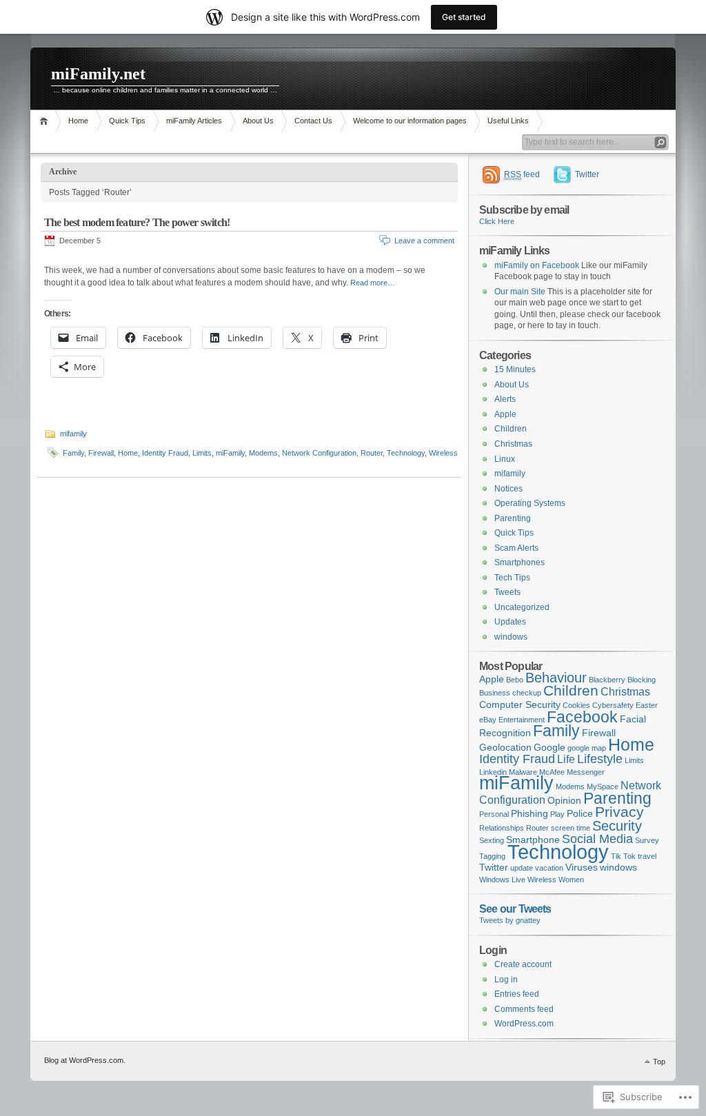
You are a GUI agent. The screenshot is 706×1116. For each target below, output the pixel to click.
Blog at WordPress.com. (84, 1060)
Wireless (443, 453)
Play (557, 814)
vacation (549, 868)
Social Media (597, 838)
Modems (263, 453)
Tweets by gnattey (510, 920)
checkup (526, 693)
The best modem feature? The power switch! (137, 222)
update (521, 868)
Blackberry (607, 680)
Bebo (514, 680)
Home (45, 121)
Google (549, 747)
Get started (464, 17)
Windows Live (502, 879)
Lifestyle (600, 758)
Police (580, 813)
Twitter (587, 174)
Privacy (619, 812)
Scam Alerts (516, 548)
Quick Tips (127, 120)
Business (494, 693)
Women (571, 879)
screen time (570, 828)
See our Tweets (515, 908)
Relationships (501, 828)
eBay (487, 720)
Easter (647, 705)
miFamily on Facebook (536, 265)
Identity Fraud (165, 453)
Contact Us (313, 120)
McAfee (552, 772)
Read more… (372, 282)
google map (586, 748)
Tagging (492, 856)
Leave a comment (424, 240)
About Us (258, 120)
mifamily (73, 433)
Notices (508, 489)
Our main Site (519, 291)
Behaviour (556, 677)
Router (372, 453)
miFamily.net (98, 74)
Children (510, 429)
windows (510, 637)
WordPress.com (524, 1023)
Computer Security (520, 704)
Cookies (576, 705)
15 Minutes (515, 369)
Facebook (582, 717)
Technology (406, 453)
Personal (494, 814)
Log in (506, 979)
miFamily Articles (194, 120)
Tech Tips (512, 577)
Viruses (581, 867)
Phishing (529, 813)
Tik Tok (623, 856)
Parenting (512, 518)
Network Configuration (319, 453)
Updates (510, 622)
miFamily (230, 453)
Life (566, 759)
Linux (504, 459)
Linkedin (493, 772)
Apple (505, 414)
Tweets (507, 592)
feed (522, 174)
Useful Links (508, 120)
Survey (647, 840)
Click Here (496, 221)
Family (73, 453)
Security (617, 825)
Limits (202, 453)
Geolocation (505, 747)
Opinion (564, 800)
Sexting (491, 840)
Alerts (505, 399)
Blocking (641, 680)
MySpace (602, 786)
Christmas (513, 444)
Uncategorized (521, 607)
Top (659, 1061)
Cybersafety (613, 705)
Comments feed (524, 1009)
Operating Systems (529, 503)
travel (647, 856)
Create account (523, 964)
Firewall (101, 453)
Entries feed (516, 994)
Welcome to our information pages (410, 120)
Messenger (586, 772)
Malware (523, 772)
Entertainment (521, 720)
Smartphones (519, 562)
